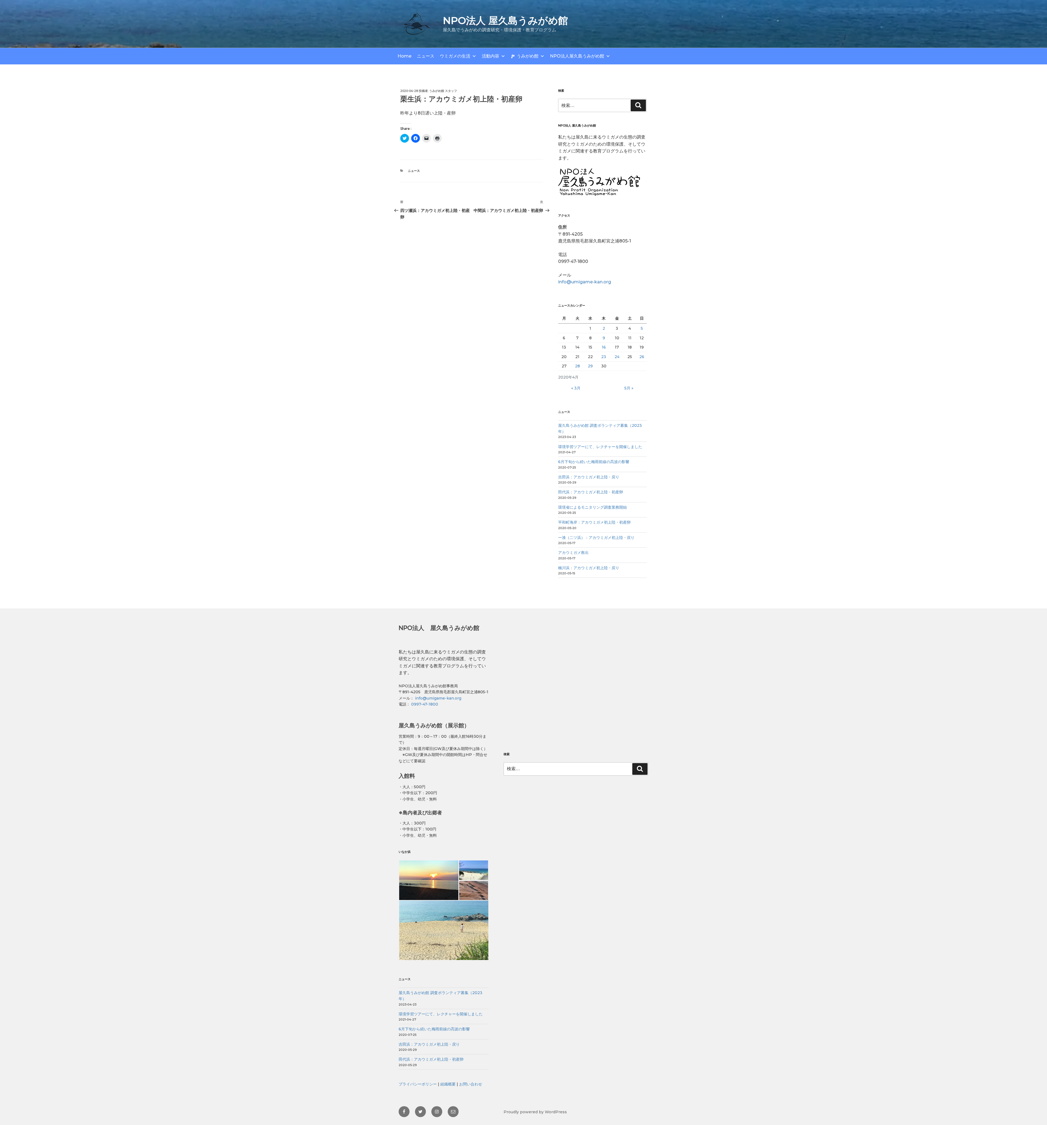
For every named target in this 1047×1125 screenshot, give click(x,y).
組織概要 (448, 1084)
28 (577, 366)
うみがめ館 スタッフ (443, 91)
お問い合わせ (470, 1084)
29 (590, 366)
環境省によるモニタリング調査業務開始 (592, 507)
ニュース (425, 56)
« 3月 (575, 388)
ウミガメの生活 (455, 56)
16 (604, 347)
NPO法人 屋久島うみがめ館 (505, 20)
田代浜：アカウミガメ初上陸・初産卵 (590, 492)
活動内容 (490, 56)
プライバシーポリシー (418, 1084)
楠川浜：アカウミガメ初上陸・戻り (588, 567)
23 (603, 356)
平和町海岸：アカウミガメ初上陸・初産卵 (594, 522)
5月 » (628, 388)
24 (617, 356)
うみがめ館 (527, 56)
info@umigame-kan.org (584, 281)
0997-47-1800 (424, 704)
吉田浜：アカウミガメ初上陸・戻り (588, 477)
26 (641, 356)
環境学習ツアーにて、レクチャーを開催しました (600, 446)
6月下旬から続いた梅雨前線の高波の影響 (593, 461)
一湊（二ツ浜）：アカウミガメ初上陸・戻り (596, 537)
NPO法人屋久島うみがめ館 (577, 56)
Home (404, 56)
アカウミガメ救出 (573, 552)
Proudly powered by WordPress (535, 1111)
